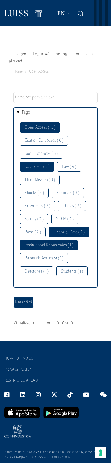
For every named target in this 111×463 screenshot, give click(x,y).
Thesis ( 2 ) (72, 206)
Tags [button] (26, 112)
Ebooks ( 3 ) (34, 193)
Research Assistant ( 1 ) (44, 258)
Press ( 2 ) (33, 232)
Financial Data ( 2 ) (69, 232)
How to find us (18, 358)
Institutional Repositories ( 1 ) (49, 245)
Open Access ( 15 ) (40, 127)
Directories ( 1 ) (37, 271)
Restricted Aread (21, 380)
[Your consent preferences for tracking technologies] (100, 452)
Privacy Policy (17, 369)
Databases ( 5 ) (37, 167)
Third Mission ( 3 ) (40, 180)
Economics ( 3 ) (37, 206)
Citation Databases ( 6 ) (44, 140)
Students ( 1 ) (72, 271)
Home (18, 71)
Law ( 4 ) (69, 167)
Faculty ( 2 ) (34, 219)
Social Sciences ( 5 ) (41, 154)
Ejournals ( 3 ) (67, 193)
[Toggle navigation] (94, 13)
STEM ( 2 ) (65, 219)
